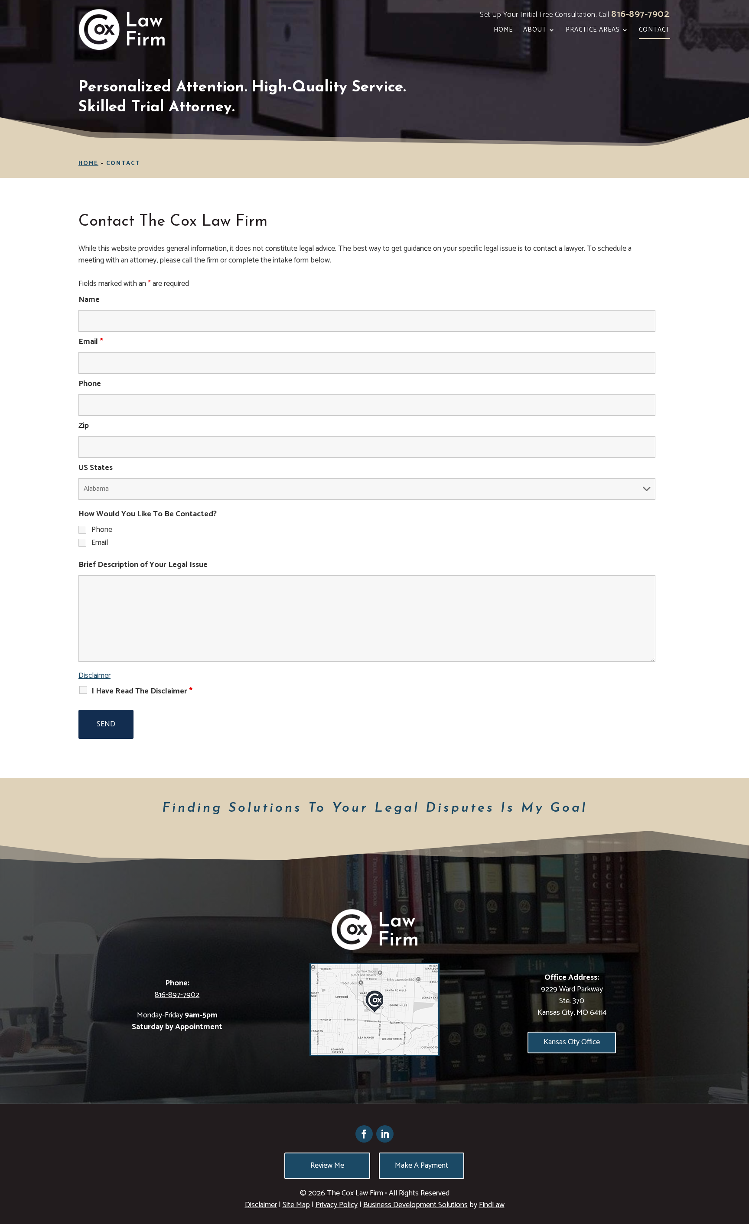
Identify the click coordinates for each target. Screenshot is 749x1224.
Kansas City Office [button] (572, 1042)
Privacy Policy (337, 1204)
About (535, 31)
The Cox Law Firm (355, 1193)
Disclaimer (94, 675)
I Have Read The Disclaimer (141, 691)
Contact (654, 31)
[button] (740, 1161)
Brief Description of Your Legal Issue (143, 564)
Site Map (296, 1204)
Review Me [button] (327, 1165)
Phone (89, 383)
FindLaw (492, 1204)
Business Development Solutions (415, 1204)
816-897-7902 (640, 14)
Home (503, 31)
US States (95, 467)
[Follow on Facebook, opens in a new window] (364, 1134)
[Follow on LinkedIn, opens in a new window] (385, 1134)
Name (89, 299)
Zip (83, 425)
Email (90, 341)
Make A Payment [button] (421, 1165)
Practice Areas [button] (593, 31)
